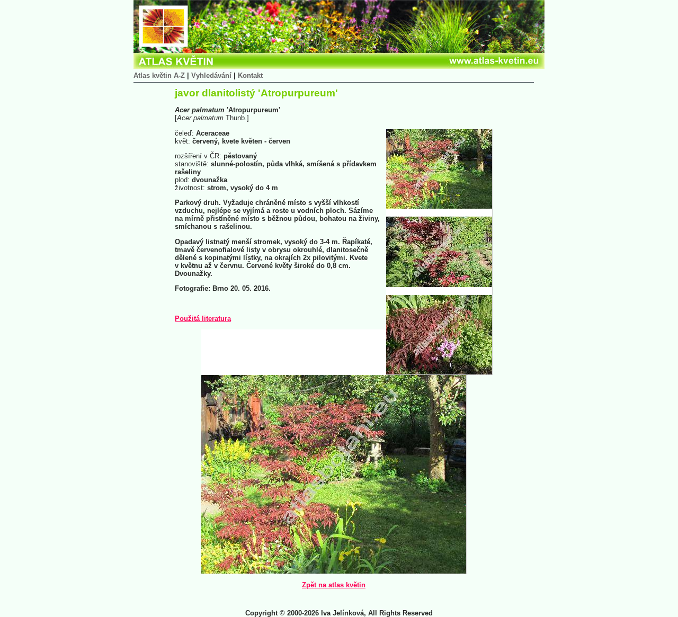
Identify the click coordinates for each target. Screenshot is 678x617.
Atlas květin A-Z (159, 75)
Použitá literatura (203, 319)
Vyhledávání (211, 75)
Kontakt (250, 75)
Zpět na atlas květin (333, 585)
